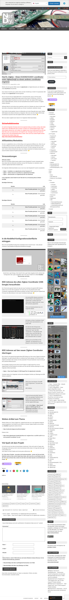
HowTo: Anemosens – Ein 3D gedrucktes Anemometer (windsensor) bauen (57, 590)
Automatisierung (6, 503)
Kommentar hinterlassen (39, 509)
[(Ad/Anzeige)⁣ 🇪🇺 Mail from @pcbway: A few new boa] (51, 302)
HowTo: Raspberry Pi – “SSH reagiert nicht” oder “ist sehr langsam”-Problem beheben (56, 580)
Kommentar (5, 526)
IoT (62, 490)
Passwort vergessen (53, 229)
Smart (27, 503)
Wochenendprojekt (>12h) (56, 167)
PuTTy (57, 501)
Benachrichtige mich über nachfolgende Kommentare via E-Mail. (19, 562)
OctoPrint (53, 146)
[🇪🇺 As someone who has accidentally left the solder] (57, 261)
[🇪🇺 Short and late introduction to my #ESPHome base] (57, 309)
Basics (51, 418)
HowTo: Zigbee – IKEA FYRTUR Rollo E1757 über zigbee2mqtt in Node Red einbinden (57, 402)
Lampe (50, 492)
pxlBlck (52, 118)
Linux (60, 492)
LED (55, 492)
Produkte (52, 182)
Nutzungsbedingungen (56, 202)
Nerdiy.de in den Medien (56, 178)
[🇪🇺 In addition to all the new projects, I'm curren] (57, 289)
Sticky (50, 456)
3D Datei (53, 184)
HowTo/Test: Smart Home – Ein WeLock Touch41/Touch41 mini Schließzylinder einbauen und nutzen (56, 392)
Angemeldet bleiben (54, 226)
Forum (28, 29)
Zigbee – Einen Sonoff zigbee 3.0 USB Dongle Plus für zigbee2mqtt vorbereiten (22, 371)
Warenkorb (52, 195)
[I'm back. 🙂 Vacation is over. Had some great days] (64, 282)
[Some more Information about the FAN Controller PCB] (64, 295)
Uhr (61, 512)
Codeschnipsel (53, 151)
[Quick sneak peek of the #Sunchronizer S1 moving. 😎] (57, 295)
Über (38, 29)
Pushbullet (51, 501)
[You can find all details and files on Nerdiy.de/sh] (64, 309)
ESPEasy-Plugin (59, 485)
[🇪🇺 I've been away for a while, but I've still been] (57, 275)
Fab (19, 84)
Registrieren (53, 198)
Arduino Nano (51, 479)
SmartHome (12, 29)
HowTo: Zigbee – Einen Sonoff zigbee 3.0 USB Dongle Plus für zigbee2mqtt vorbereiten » (24, 515)
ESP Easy (51, 426)
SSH (50, 512)
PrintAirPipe (54, 188)
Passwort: (50, 221)
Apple (50, 415)
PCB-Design (52, 444)
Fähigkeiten (53, 150)
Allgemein (51, 413)
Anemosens (54, 186)
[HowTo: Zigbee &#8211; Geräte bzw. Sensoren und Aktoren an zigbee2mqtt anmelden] (23, 489)
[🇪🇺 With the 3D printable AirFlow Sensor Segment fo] (51, 309)
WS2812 (56, 515)
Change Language (54, 3)
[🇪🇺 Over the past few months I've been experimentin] (51, 261)
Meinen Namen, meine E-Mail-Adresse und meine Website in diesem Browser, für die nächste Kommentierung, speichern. (23, 558)
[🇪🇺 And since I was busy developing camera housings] (51, 268)
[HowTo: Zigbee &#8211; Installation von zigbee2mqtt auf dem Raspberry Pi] (8, 489)
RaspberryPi (53, 136)
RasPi (19, 503)
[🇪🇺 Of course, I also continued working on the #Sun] (64, 268)
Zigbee (38, 503)
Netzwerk (51, 497)
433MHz (57, 474)
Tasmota (52, 128)
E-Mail (4, 548)
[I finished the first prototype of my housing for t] (51, 282)
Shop (43, 29)
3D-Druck (52, 139)
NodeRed (6, 426)
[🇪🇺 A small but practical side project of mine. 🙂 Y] (64, 289)
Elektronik (52, 153)
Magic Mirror (52, 438)
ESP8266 (51, 483)
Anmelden (63, 229)
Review (51, 451)
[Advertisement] (34, 40)
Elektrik (52, 162)
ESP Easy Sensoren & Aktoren (56, 428)
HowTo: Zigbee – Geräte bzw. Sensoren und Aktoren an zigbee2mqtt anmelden (23, 495)
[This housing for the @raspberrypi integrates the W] (64, 275)
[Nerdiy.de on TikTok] (51, 8)
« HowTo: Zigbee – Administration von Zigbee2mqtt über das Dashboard (19, 513)
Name (4, 544)
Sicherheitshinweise (28, 598)
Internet (57, 490)
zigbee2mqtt (24, 87)
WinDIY (53, 148)
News (51, 175)
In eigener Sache (53, 434)
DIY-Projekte (20, 29)
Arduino (53, 157)
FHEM (51, 123)
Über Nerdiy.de (53, 176)
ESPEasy (52, 121)
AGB (51, 199)
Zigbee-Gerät (52, 465)
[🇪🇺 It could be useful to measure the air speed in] (57, 302)
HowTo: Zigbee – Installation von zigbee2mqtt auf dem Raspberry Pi (8, 495)
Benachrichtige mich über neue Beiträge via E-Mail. (16, 565)
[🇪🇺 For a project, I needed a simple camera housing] (57, 268)
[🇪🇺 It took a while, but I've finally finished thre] (57, 282)
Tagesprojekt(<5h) (54, 165)
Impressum (46, 598)
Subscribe (51, 81)
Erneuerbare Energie (54, 425)
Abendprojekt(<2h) (8, 509)
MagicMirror (53, 126)
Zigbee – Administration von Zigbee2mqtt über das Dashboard (18, 174)
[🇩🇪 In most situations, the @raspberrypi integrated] (51, 275)
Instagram (52, 137)
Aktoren (50, 476)
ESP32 (58, 481)
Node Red (51, 441)
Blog (33, 29)
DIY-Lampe (54, 144)
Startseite (4, 29)
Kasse (51, 196)
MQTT (58, 494)
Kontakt (49, 29)
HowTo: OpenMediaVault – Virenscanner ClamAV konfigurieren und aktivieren (56, 572)
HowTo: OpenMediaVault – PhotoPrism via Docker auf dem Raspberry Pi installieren (55, 397)
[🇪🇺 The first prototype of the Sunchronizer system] (64, 302)
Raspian (23, 503)
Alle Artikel (52, 116)
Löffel (50, 436)
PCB (59, 499)
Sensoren (51, 508)
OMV (64, 497)
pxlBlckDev (52, 447)
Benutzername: (52, 217)
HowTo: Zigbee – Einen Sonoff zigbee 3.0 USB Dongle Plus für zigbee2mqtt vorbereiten (38, 495)
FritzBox (52, 124)
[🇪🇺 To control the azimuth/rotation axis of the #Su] (64, 261)
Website (4, 552)
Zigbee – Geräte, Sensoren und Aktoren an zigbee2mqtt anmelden (18, 172)
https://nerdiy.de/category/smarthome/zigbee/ (14, 429)
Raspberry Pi (13, 503)
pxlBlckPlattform (52, 503)
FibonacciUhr (57, 488)
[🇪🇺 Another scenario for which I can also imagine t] (51, 295)
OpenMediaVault (52, 499)
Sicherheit (58, 508)
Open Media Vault (53, 443)
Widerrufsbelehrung (56, 203)
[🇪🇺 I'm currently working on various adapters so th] (51, 289)
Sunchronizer (54, 192)
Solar (50, 454)
